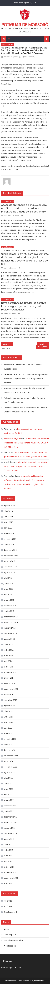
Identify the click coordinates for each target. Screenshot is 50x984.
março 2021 (9, 867)
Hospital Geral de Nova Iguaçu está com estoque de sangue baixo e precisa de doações (44, 344)
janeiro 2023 (9, 744)
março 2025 (9, 600)
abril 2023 (8, 728)
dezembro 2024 (11, 617)
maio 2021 (8, 855)
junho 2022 (8, 783)
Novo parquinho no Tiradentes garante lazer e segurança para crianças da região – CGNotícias (23, 306)
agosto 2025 (9, 572)
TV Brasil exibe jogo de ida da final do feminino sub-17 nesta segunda (24, 400)
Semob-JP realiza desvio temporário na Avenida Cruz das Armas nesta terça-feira (25, 409)
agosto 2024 (9, 639)
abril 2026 (8, 528)
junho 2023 (8, 717)
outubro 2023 (10, 694)
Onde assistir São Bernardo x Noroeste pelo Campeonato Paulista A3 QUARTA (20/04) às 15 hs (26, 442)
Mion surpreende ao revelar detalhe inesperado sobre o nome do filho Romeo (25, 390)
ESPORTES (8, 901)
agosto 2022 (9, 772)
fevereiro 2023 (10, 739)
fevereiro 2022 (10, 805)
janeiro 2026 (9, 544)
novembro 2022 (11, 755)
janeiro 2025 (9, 611)
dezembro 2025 (11, 550)
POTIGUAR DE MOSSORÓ (25, 25)
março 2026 (9, 533)
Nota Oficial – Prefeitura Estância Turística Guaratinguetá (23, 366)
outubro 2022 (10, 761)
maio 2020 (8, 883)
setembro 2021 (10, 833)
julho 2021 (8, 844)
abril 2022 (8, 794)
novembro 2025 (11, 555)
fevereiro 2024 (10, 672)
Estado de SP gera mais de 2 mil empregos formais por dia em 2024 (8, 344)
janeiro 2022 (9, 811)
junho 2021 (8, 850)
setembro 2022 (10, 767)
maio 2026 (8, 522)
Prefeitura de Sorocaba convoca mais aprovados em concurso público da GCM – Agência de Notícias (26, 378)
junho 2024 (9, 650)
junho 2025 (8, 583)
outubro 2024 (10, 628)
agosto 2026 (9, 505)
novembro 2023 (11, 689)
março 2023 (9, 733)
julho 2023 (8, 711)
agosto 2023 (9, 705)
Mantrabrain (39, 980)
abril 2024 (8, 661)
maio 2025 (8, 589)
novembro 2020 (11, 878)
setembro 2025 (10, 566)
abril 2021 (8, 861)
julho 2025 (8, 578)
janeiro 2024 (9, 678)
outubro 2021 (9, 828)
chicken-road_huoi (12, 438)
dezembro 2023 (11, 683)
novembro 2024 (11, 622)
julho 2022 (8, 778)
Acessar (7, 929)
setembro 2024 (10, 633)
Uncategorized (7, 44)
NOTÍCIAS (8, 906)
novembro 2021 (10, 822)
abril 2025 (8, 594)
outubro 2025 (10, 561)
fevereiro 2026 (10, 539)
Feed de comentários (13, 940)
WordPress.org (10, 946)
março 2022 (9, 800)
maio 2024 (8, 655)
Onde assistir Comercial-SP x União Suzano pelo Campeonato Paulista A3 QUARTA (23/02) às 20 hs (25, 466)
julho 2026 (8, 511)
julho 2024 (8, 644)
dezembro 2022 (11, 750)
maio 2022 (8, 789)
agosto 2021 (9, 839)
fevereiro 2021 (10, 872)
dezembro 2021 (10, 817)
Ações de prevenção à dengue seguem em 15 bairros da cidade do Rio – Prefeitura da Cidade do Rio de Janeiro (24, 208)
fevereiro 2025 (10, 605)
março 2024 (9, 667)
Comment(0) (30, 57)
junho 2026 (8, 516)
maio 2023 (8, 722)
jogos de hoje (15, 967)
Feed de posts (10, 934)
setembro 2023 (10, 700)
